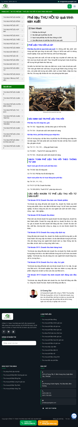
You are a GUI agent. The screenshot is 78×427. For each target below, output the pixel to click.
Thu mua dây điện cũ (10, 52)
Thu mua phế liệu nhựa (11, 74)
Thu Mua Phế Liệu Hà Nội (11, 371)
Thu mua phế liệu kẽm (11, 60)
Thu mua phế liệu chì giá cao (51, 343)
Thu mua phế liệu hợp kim (11, 30)
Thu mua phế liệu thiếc (11, 39)
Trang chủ (5, 11)
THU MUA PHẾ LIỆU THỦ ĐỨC (11, 111)
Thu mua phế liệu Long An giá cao (11, 135)
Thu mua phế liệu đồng (11, 21)
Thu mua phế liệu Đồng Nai (11, 378)
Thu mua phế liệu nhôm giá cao (52, 323)
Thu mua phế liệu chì (10, 43)
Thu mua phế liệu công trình (51, 357)
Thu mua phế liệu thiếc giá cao (51, 336)
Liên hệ (74, 419)
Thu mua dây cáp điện (49, 347)
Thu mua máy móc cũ (11, 64)
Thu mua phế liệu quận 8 (11, 93)
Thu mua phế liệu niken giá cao (52, 330)
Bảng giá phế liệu (58, 419)
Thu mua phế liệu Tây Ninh (11, 385)
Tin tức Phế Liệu (15, 11)
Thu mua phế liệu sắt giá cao (51, 326)
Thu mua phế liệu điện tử (11, 69)
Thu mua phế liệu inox (11, 35)
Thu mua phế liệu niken (11, 48)
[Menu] (74, 6)
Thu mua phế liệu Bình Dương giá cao (11, 141)
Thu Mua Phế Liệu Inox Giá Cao (52, 333)
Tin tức (67, 419)
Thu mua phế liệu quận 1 (11, 129)
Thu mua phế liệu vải (10, 56)
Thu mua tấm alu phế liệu (11, 79)
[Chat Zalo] (74, 416)
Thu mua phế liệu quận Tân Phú (11, 117)
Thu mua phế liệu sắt (11, 25)
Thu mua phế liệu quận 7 (11, 99)
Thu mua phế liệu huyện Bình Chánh (12, 105)
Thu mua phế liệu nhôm (11, 17)
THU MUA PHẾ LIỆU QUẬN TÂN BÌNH (11, 123)
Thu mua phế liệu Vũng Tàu (12, 388)
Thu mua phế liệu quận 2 (11, 147)
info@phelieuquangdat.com (68, 1)
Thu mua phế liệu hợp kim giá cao (53, 340)
